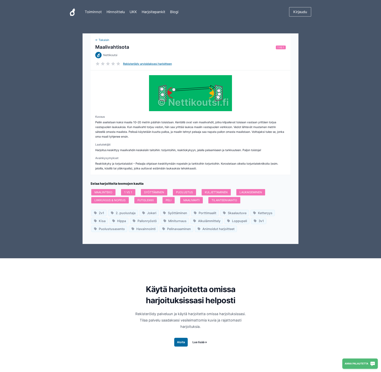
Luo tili (190, 232)
